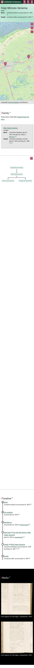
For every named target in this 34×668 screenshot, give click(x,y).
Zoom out (32, 31)
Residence (8, 522)
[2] (11, 143)
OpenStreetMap (13, 102)
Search (28, 2)
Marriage (7, 532)
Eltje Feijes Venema (10, 128)
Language (24, 2)
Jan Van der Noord (20, 532)
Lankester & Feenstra (12, 2)
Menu (32, 2)
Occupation (8, 512)
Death (6, 544)
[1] (7, 14)
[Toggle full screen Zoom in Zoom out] (17, 61)
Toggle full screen (32, 24)
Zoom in (32, 28)
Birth (6, 502)
